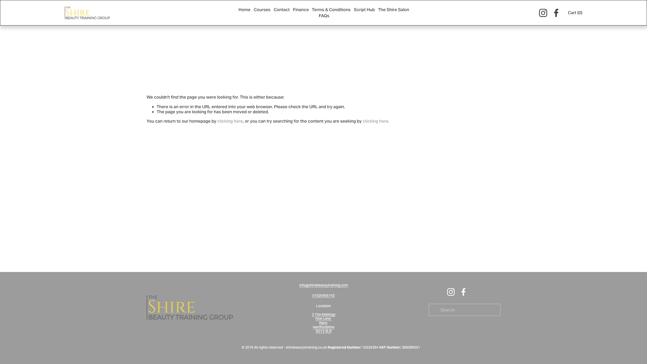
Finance (301, 9)
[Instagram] (543, 13)
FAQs (324, 15)
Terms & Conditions (331, 9)
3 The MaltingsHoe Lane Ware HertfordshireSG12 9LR (323, 323)
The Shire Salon (393, 9)
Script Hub (364, 9)
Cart (575, 12)
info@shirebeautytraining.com (323, 285)
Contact (282, 9)
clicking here (230, 121)
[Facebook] (556, 13)
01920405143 (323, 295)
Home (244, 9)
